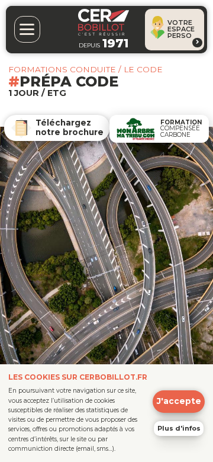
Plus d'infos (179, 428)
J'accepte (179, 401)
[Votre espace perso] (197, 42)
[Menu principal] (27, 29)
